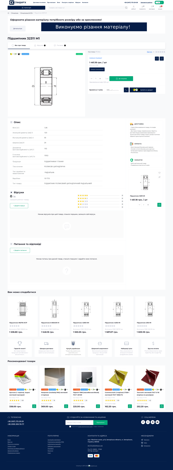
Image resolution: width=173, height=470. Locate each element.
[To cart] (159, 205)
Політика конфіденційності (16, 448)
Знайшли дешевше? (95, 58)
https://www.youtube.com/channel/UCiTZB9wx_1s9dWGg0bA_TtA (157, 422)
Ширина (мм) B (18, 143)
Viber (145, 442)
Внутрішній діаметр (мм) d (23, 138)
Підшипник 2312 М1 (144, 323)
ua (158, 2)
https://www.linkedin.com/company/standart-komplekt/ (153, 422)
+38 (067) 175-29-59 (16, 421)
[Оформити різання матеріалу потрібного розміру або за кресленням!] (94, 26)
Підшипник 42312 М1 (112, 323)
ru (161, 2)
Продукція (17, 162)
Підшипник (14, 13)
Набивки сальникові (54, 446)
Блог (58, 2)
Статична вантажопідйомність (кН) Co (24, 156)
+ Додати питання (20, 250)
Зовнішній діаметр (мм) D (23, 133)
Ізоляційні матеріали (54, 439)
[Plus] (100, 78)
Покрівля (50, 448)
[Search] (126, 8)
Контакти (85, 2)
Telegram (146, 439)
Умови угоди (12, 446)
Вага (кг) (16, 128)
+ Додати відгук (19, 206)
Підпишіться (100, 422)
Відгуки (77, 2)
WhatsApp (147, 445)
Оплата (138, 144)
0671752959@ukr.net (95, 446)
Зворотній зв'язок (13, 450)
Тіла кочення (18, 167)
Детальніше (17, 28)
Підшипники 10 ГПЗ (26, 13)
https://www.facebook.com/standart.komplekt (143, 422)
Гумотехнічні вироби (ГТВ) (56, 442)
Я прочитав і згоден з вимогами (88, 426)
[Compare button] (162, 59)
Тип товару (17, 183)
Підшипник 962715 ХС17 (18, 323)
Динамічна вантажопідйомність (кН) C (23, 149)
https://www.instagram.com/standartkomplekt (148, 422)
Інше (49, 453)
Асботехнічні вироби (54, 444)
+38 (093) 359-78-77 (16, 424)
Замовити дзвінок (146, 2)
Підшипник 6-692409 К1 (50, 323)
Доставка (139, 124)
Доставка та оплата (39, 2)
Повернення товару (14, 453)
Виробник (16, 178)
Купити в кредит (146, 90)
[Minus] (92, 78)
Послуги (50, 450)
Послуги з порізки (68, 2)
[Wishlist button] (157, 59)
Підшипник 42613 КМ (81, 323)
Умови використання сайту (85, 426)
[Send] (126, 90)
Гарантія (138, 160)
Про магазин (51, 2)
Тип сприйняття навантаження (19, 172)
